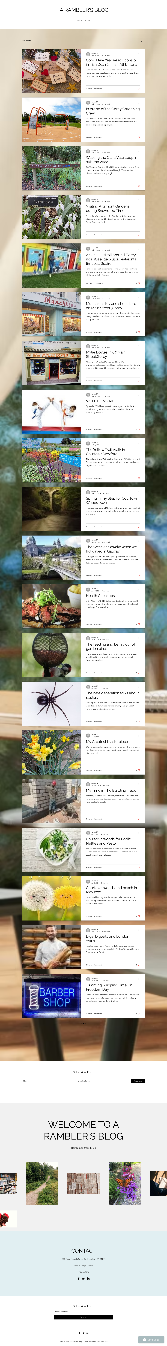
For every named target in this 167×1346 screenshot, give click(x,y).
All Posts (26, 40)
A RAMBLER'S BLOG (84, 10)
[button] (141, 41)
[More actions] (139, 54)
